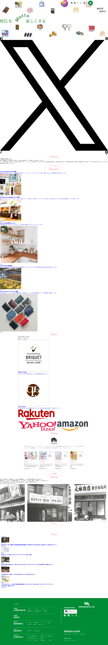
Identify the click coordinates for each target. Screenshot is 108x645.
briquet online (67, 634)
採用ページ (30, 630)
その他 (49, 640)
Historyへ (54, 523)
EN (17, 603)
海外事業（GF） (37, 622)
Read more (3, 587)
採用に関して (43, 640)
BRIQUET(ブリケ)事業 (32, 624)
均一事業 (29, 622)
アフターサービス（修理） (33, 640)
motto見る (54, 473)
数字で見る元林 (37, 630)
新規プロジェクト (42, 624)
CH (16, 603)
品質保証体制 (38, 611)
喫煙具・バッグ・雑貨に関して (47, 636)
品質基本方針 (30, 611)
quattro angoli (82, 634)
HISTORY (36, 609)
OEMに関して (41, 638)
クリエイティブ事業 (46, 622)
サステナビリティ (43, 609)
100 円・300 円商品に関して (33, 636)
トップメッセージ (54, 165)
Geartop (75, 634)
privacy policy (67, 638)
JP (14, 603)
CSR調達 (45, 611)
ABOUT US (30, 609)
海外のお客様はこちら (32, 638)
